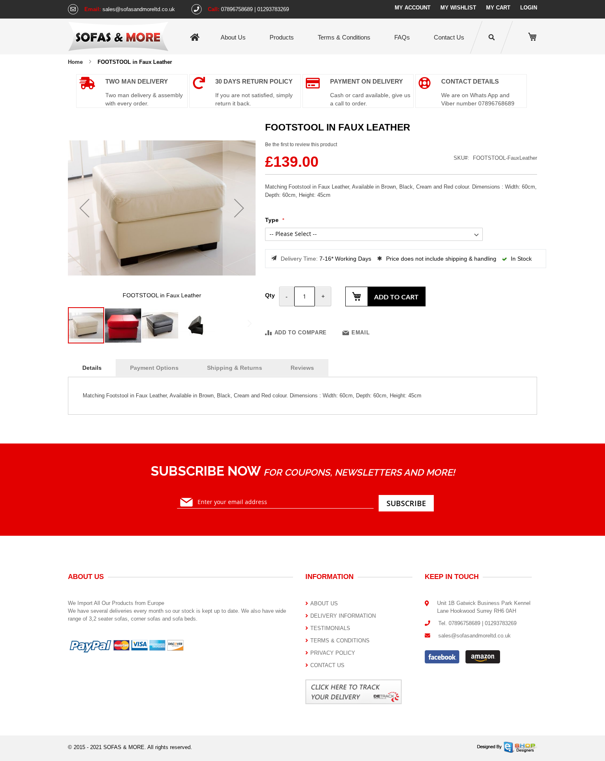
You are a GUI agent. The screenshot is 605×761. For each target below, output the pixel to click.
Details (92, 367)
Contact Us (449, 37)
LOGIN (528, 8)
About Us (233, 37)
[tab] (92, 368)
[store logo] (118, 36)
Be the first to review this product (301, 144)
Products (282, 37)
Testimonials (330, 628)
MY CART (498, 8)
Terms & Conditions (344, 37)
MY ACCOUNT (412, 8)
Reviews (302, 367)
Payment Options (154, 367)
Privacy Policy (332, 653)
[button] (84, 208)
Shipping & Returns (234, 367)
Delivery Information (343, 616)
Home (195, 37)
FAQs (402, 37)
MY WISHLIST (458, 8)
